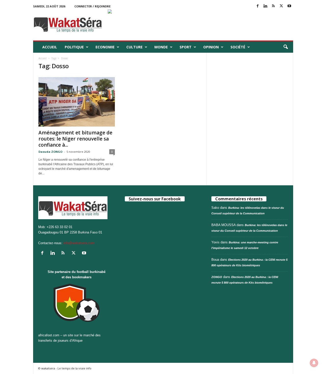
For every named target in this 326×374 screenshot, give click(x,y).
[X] (281, 6)
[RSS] (273, 6)
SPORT (186, 47)
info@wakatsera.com (78, 243)
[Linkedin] (266, 6)
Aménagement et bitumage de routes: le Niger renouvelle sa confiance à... (75, 138)
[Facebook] (258, 6)
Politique (74, 47)
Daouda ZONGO (50, 152)
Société (237, 47)
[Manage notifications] (314, 363)
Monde (161, 47)
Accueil (49, 47)
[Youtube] (289, 6)
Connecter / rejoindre (92, 6)
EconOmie (105, 47)
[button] (285, 47)
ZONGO (216, 277)
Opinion (211, 47)
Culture (134, 47)
